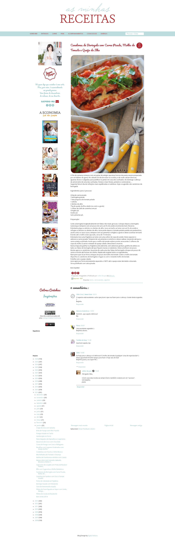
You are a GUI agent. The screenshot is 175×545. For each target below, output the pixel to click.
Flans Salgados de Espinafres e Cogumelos (50, 439)
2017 (37, 384)
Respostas (81, 367)
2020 (37, 376)
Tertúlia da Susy (81, 340)
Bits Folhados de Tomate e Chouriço (48, 455)
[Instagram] (52, 105)
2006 (37, 520)
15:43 (97, 371)
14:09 (82, 353)
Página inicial (109, 425)
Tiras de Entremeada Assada (46, 487)
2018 (37, 381)
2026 (37, 359)
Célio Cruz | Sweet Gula (84, 294)
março (39, 420)
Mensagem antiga (136, 425)
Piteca (78, 325)
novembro (40, 398)
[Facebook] (47, 105)
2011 (37, 506)
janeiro (39, 425)
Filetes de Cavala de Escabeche (46, 494)
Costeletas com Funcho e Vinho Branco (49, 452)
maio (38, 414)
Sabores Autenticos (82, 311)
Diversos (104, 34)
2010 (37, 509)
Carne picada (99, 280)
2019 (37, 378)
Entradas (44, 34)
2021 (37, 373)
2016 (37, 387)
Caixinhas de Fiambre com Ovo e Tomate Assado (50, 477)
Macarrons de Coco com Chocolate (48, 442)
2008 (37, 515)
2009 (37, 512)
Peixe (62, 34)
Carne (54, 34)
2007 (37, 518)
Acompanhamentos (75, 34)
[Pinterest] (50, 105)
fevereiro (40, 423)
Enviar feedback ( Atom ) (87, 429)
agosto (39, 406)
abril (38, 417)
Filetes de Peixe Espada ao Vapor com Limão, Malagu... (51, 490)
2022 (37, 370)
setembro (40, 403)
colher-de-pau (87, 371)
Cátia (78, 353)
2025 (37, 362)
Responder (80, 304)
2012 (37, 504)
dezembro (40, 395)
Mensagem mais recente (79, 425)
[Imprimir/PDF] (77, 278)
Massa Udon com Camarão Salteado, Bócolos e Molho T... (48, 461)
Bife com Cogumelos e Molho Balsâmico (50, 469)
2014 (37, 392)
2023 (37, 367)
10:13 (94, 294)
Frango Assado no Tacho (44, 433)
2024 (37, 364)
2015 (37, 390)
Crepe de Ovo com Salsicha (45, 428)
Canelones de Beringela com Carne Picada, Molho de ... (50, 473)
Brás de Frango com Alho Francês (47, 431)
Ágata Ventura (93, 536)
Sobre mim (33, 34)
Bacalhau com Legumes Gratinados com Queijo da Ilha (50, 448)
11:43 (89, 340)
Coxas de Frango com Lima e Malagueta (49, 445)
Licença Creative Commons (51, 318)
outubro (39, 400)
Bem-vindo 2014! (42, 497)
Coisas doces (92, 34)
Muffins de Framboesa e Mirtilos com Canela (51, 457)
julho (38, 409)
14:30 (92, 311)
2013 (37, 501)
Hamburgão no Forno (43, 436)
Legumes (107, 280)
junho (39, 412)
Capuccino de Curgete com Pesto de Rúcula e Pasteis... (51, 465)
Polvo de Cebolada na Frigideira (47, 481)
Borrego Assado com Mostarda (47, 484)
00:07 (83, 325)
